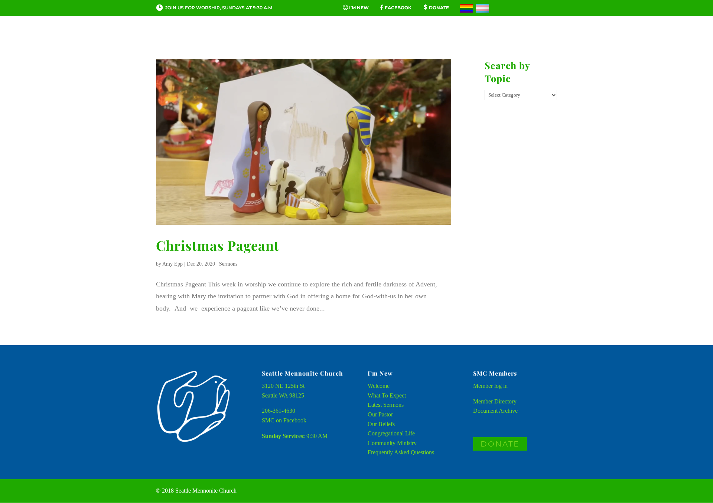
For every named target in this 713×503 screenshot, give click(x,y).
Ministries (433, 39)
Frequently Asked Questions (401, 452)
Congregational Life (391, 433)
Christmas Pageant (217, 245)
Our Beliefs (381, 424)
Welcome (379, 386)
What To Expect (387, 395)
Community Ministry (392, 443)
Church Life (258, 39)
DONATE (500, 443)
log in (501, 386)
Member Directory (495, 401)
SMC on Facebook (284, 420)
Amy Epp (172, 264)
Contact (486, 39)
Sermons (228, 264)
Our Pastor (380, 414)
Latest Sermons (386, 405)
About (206, 39)
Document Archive (495, 411)
